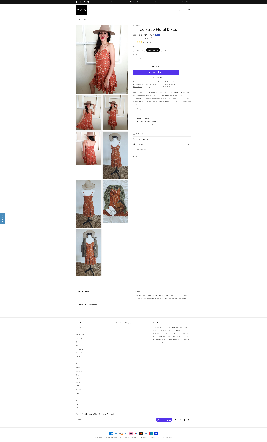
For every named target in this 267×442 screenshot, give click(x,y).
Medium (79, 389)
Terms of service (143, 437)
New (77, 331)
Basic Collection (81, 338)
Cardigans (79, 371)
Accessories (80, 334)
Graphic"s (79, 349)
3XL (77, 408)
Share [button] (137, 156)
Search (78, 327)
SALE (77, 342)
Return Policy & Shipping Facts (125, 323)
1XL (77, 400)
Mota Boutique (103, 437)
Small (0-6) (140, 50)
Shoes (78, 367)
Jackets (78, 378)
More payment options (156, 77)
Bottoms (79, 360)
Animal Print (80, 353)
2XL (77, 404)
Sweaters (79, 375)
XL (77, 397)
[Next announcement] (155, 2)
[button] (180, 10)
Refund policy (124, 437)
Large (78, 393)
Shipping (145, 38)
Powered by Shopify (112, 437)
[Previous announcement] (111, 2)
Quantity (135, 55)
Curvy (78, 382)
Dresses (78, 364)
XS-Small (79, 386)
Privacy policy (133, 437)
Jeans (78, 357)
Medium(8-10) (153, 50)
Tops (77, 345)
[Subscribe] (111, 419)
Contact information (166, 437)
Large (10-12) (168, 50)
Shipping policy (154, 437)
